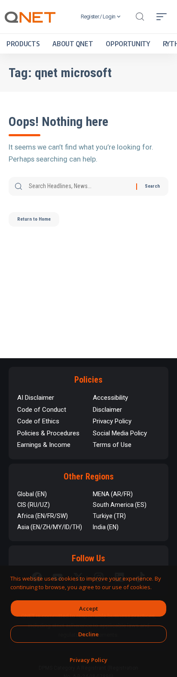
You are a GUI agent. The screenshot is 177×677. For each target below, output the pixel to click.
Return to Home (34, 219)
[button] (139, 17)
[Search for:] (79, 186)
